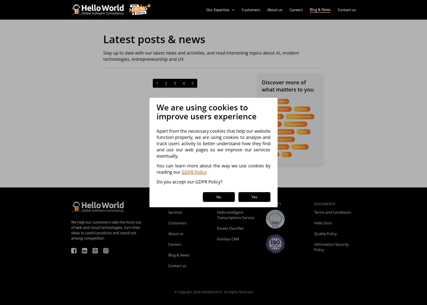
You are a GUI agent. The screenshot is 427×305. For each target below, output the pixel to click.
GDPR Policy (194, 172)
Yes (254, 197)
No (218, 197)
